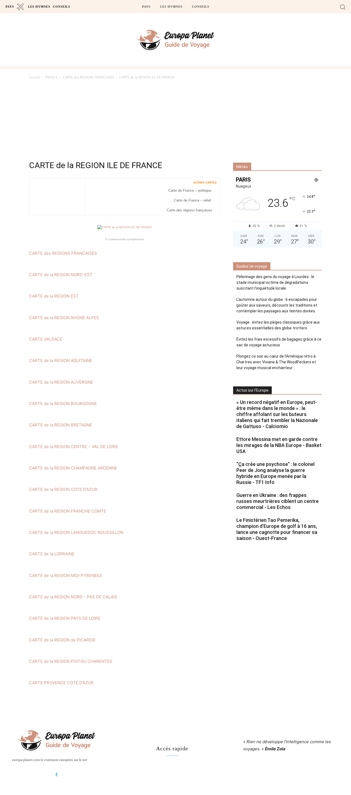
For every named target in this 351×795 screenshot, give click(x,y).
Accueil (34, 77)
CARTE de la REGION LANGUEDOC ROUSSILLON (76, 532)
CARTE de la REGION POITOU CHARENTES (70, 661)
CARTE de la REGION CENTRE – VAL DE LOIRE (73, 446)
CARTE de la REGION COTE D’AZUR (63, 489)
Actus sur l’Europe (252, 390)
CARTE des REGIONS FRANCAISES (88, 77)
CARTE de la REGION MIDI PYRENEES (65, 575)
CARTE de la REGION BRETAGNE (60, 425)
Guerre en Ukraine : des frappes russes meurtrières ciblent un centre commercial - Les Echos (277, 501)
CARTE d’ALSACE (45, 339)
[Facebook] (56, 775)
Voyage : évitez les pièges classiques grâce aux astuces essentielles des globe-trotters (278, 325)
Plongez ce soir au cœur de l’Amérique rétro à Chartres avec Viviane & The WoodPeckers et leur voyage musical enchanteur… (276, 362)
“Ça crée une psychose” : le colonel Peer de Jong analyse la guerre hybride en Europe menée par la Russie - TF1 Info (275, 473)
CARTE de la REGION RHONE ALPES (64, 317)
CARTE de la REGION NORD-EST (60, 274)
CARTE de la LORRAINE (51, 553)
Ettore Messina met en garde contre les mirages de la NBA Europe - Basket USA (278, 445)
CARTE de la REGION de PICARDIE (62, 640)
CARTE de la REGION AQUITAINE (60, 360)
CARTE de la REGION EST (54, 296)
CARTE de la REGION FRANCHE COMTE (67, 511)
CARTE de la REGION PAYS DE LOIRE (64, 618)
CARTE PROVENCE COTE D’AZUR (61, 682)
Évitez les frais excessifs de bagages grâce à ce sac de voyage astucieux (278, 342)
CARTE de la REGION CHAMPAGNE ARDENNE (73, 468)
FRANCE (51, 77)
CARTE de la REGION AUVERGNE (61, 382)
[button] (343, 7)
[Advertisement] (175, 121)
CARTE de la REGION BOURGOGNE (63, 403)
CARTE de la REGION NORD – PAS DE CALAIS (73, 596)
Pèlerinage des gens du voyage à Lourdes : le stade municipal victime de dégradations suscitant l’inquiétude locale (275, 282)
